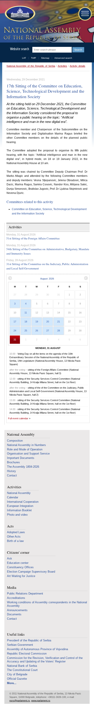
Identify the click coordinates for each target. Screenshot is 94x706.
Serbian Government (20, 644)
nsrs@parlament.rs (19, 700)
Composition (15, 440)
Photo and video (17, 514)
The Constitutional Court (22, 670)
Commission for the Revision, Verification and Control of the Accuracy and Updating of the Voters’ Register (45, 659)
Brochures (13, 462)
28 (58, 330)
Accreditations (16, 598)
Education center (17, 562)
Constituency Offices (20, 567)
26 (36, 330)
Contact (12, 475)
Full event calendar (18, 418)
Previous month (10, 278)
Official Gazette (17, 678)
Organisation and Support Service (28, 453)
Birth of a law (15, 541)
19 (36, 321)
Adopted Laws (16, 532)
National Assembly (21, 434)
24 (15, 330)
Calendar (12, 497)
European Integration (20, 506)
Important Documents (20, 458)
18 (25, 321)
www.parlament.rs (40, 700)
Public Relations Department (25, 593)
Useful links (15, 634)
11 (25, 312)
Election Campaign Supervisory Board (31, 571)
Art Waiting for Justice (21, 576)
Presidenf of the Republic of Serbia (29, 640)
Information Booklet (19, 510)
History (11, 471)
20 (47, 321)
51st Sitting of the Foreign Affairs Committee (33, 238)
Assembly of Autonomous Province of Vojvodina (37, 649)
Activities (62, 66)
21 (58, 321)
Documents (14, 614)
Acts (10, 526)
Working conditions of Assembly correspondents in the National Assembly (47, 604)
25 (25, 330)
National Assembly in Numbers (26, 445)
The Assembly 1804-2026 (23, 466)
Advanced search (63, 58)
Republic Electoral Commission (27, 653)
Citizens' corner (18, 552)
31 (15, 339)
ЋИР (33, 58)
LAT (24, 58)
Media (11, 587)
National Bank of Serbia (22, 665)
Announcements (17, 610)
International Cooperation (22, 501)
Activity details (77, 66)
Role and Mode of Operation (24, 449)
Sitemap (45, 58)
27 (47, 330)
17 (15, 321)
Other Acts (14, 536)
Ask (9, 558)
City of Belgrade (17, 674)
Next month (86, 278)
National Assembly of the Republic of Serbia (31, 66)
